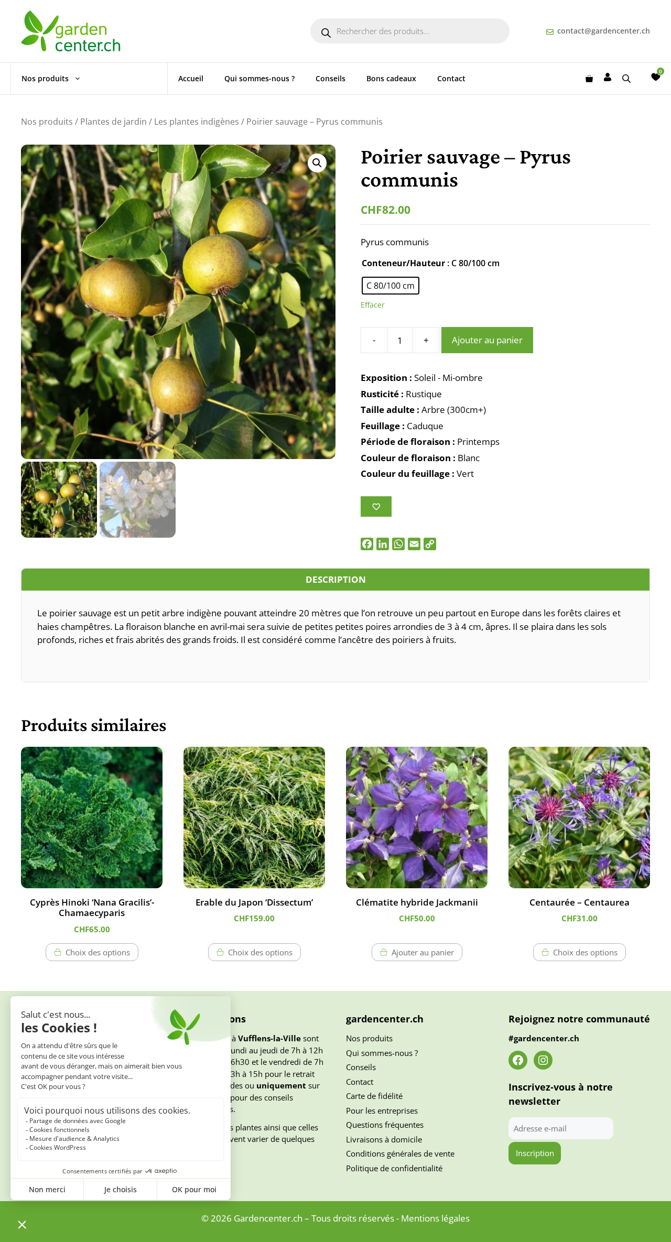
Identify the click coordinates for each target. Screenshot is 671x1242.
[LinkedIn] (382, 544)
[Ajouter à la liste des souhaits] (376, 506)
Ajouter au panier (487, 340)
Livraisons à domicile (384, 1139)
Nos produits (45, 78)
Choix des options (98, 952)
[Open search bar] (627, 78)
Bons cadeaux (391, 78)
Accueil (190, 78)
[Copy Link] (430, 544)
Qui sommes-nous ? (259, 78)
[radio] (390, 285)
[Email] (414, 544)
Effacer (373, 305)
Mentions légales (435, 1218)
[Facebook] (367, 544)
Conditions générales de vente (400, 1153)
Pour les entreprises (382, 1110)
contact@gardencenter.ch (603, 31)
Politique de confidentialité (394, 1168)
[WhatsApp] (398, 544)
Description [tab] (336, 579)
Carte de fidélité (374, 1096)
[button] (317, 163)
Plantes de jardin (113, 121)
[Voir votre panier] (589, 78)
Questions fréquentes (385, 1124)
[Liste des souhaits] (656, 77)
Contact (451, 78)
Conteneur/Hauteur (403, 263)
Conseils (330, 78)
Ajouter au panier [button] (423, 952)
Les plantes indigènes (196, 121)
